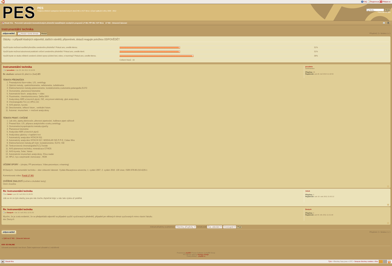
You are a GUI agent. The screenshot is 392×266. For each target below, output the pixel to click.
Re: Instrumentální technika (17, 191)
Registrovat (374, 2)
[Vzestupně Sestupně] (232, 227)
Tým (330, 261)
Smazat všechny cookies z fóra (366, 261)
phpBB (188, 253)
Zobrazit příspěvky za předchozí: (162, 227)
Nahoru (388, 186)
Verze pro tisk (384, 22)
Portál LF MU (28, 175)
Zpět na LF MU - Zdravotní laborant (16, 238)
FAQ (365, 2)
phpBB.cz (201, 256)
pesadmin (10, 70)
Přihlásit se (386, 2)
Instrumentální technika (17, 29)
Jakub (9, 194)
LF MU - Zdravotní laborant (116, 23)
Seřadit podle (202, 227)
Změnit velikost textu (388, 23)
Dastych (10, 212)
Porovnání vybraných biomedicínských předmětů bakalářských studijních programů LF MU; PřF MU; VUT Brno (59, 23)
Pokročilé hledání (384, 12)
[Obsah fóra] (19, 12)
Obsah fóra (8, 23)
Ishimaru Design (203, 254)
